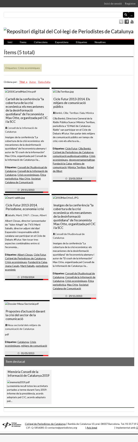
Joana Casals (12, 265)
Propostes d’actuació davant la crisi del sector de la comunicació (25, 315)
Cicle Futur (71, 148)
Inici (10, 42)
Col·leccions (41, 42)
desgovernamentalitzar (82, 159)
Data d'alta (44, 81)
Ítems (23, 42)
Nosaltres (100, 42)
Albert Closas (25, 254)
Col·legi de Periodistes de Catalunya (73, 152)
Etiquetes (81, 42)
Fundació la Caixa (62, 163)
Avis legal (92, 427)
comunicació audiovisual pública (70, 155)
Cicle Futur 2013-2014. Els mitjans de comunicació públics (71, 102)
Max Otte (24, 178)
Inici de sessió (113, 3)
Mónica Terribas (77, 167)
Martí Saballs (27, 265)
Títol (22, 81)
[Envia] (126, 15)
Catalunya (23, 341)
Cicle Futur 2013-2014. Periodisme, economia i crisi (25, 207)
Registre (130, 3)
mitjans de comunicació (34, 345)
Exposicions (61, 42)
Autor (32, 81)
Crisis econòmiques (28, 174)
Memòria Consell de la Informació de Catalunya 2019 (28, 373)
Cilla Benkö (84, 148)
